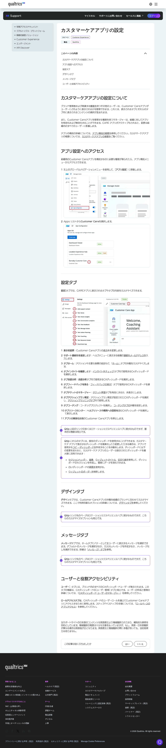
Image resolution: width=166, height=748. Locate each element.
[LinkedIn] (23, 731)
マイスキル (90, 15)
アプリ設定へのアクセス (73, 64)
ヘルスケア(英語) (52, 686)
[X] (18, 731)
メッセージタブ (69, 79)
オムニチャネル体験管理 (15, 710)
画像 (91, 460)
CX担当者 (49, 706)
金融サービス (50, 690)
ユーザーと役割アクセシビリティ (76, 84)
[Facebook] (12, 731)
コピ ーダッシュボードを (84, 447)
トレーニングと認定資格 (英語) (98, 703)
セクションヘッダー (77, 460)
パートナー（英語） (133, 711)
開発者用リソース (92, 699)
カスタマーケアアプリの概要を (96, 136)
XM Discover (23, 48)
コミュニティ (90, 686)
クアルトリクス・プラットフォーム (31, 31)
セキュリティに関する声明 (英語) (65, 741)
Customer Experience (28, 39)
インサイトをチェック (103, 371)
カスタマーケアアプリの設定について (78, 60)
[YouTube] (29, 731)
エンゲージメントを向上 (15, 690)
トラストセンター (132, 716)
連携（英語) (130, 707)
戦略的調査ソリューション (27, 35)
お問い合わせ (130, 690)
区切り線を (123, 460)
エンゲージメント (24, 43)
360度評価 (9, 719)
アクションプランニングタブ (81, 400)
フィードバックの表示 (101, 384)
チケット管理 (99, 392)
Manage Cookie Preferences (93, 741)
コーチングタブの (122, 405)
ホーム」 (116, 363)
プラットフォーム (132, 695)
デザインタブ (68, 74)
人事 (47, 723)
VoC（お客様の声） (13, 706)
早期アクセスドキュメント (27, 27)
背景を (92, 467)
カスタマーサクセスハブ (95, 690)
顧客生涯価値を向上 (13, 686)
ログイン (153, 15)
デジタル (48, 719)
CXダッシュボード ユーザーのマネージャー (99, 593)
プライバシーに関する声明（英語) (19, 741)
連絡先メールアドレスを (135, 355)
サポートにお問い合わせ (110, 15)
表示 (105, 350)
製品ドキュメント (92, 695)
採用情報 (128, 699)
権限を (93, 106)
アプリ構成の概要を (101, 133)
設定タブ (66, 69)
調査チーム (49, 710)
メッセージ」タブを (97, 549)
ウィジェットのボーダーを (80, 472)
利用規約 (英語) (42, 741)
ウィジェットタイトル (105, 460)
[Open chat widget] (159, 742)
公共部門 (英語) (51, 695)
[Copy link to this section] (59, 98)
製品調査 (48, 714)
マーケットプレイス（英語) (136, 703)
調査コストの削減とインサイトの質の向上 (22, 695)
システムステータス (93, 707)
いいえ (140, 643)
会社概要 (128, 686)
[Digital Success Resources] (150, 4)
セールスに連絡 (133, 15)
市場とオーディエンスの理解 (17, 723)
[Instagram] (6, 731)
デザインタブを (126, 503)
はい (127, 643)
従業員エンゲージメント (15, 714)
